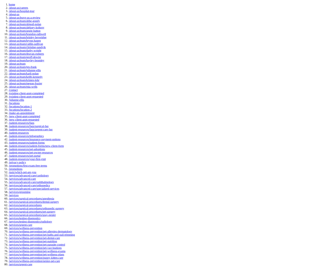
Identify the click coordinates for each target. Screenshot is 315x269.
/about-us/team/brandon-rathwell (27, 34)
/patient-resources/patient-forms (27, 142)
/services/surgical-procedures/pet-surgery (32, 211)
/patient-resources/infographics (26, 136)
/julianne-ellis (16, 99)
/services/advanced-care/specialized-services (34, 188)
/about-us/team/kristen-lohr (24, 80)
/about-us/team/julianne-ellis (25, 70)
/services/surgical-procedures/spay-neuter (32, 215)
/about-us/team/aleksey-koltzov (26, 27)
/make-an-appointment (21, 113)
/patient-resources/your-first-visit (27, 159)
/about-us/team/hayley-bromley (26, 60)
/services (14, 195)
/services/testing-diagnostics (24, 218)
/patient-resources (19, 132)
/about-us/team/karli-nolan (24, 73)
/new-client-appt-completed (24, 116)
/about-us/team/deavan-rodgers (26, 53)
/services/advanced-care (22, 178)
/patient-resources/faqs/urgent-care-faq (30, 129)
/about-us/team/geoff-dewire (25, 57)
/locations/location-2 (20, 109)
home (12, 4)
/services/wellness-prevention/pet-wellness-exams (37, 251)
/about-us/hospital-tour (21, 11)
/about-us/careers (18, 7)
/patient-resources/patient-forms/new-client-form (36, 145)
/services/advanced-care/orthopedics (29, 185)
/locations (14, 103)
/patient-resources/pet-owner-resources (31, 152)
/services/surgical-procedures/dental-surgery (34, 201)
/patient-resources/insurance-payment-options (35, 139)
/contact (13, 90)
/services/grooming (19, 192)
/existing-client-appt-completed (26, 93)
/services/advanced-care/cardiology (29, 175)
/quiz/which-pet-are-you (22, 172)
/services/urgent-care (20, 224)
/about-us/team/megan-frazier (25, 83)
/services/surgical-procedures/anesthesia (31, 198)
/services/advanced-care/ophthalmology (31, 182)
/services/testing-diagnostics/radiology (30, 221)
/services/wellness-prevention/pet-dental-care (34, 238)
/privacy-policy (17, 162)
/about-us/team (17, 63)
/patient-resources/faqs (21, 122)
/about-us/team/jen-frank (23, 67)
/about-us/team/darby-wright (25, 50)
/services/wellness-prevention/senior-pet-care (34, 261)
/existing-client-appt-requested (26, 96)
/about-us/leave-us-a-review (24, 17)
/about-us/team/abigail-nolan (25, 24)
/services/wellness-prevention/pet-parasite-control (37, 244)
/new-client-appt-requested (24, 119)
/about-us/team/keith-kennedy (26, 76)
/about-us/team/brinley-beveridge (27, 37)
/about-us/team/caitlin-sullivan (26, 44)
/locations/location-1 (20, 106)
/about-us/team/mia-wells (23, 86)
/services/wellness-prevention (25, 228)
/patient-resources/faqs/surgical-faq (28, 126)
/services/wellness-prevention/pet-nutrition (33, 241)
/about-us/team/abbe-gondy (24, 20)
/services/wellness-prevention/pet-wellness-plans (36, 254)
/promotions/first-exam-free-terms (28, 165)
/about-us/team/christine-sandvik (27, 47)
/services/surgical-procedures (25, 205)
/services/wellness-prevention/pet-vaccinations (35, 247)
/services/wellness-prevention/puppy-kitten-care (36, 257)
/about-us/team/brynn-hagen (25, 40)
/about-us (14, 14)
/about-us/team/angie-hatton (24, 30)
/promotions (15, 169)
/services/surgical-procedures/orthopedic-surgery (36, 208)
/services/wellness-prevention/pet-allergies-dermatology (40, 231)
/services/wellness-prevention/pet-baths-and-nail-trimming (42, 234)
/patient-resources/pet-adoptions (27, 149)
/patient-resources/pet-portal (24, 155)
